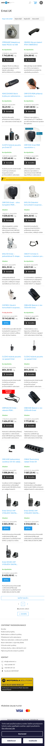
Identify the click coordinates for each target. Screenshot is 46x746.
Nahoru (24, 614)
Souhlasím (33, 741)
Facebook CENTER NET (11, 671)
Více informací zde (8, 728)
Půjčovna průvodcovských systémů (12, 651)
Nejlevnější (18, 19)
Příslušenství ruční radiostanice (11, 637)
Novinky (3, 629)
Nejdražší (27, 19)
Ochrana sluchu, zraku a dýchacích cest (13, 648)
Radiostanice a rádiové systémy (11, 634)
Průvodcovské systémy (8, 645)
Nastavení (22, 734)
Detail (6, 323)
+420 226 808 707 (9, 665)
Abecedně (35, 19)
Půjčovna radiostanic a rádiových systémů (14, 640)
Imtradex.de (34, 720)
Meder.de (26, 720)
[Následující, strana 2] (23, 604)
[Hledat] (30, 3)
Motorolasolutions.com (14, 720)
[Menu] (41, 3)
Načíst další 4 (23, 598)
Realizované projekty (8, 632)
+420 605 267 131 (9, 668)
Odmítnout (11, 741)
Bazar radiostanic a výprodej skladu (12, 643)
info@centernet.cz (10, 662)
